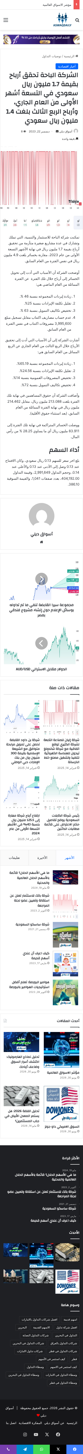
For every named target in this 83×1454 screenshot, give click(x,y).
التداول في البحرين (66, 1335)
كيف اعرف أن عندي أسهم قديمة (36, 956)
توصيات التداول (51, 56)
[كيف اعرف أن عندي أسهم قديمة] (65, 963)
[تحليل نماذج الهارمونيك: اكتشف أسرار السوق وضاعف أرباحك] (21, 1042)
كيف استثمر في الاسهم (63, 1367)
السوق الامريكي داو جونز (62, 1127)
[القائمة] (5, 21)
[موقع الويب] (41, 542)
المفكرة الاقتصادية (30, 1423)
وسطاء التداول (35, 1367)
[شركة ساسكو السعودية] (65, 935)
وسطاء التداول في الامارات (61, 1375)
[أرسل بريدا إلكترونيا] (57, 131)
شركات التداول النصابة (36, 1335)
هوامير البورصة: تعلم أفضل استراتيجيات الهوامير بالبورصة (29, 984)
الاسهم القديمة (41, 1327)
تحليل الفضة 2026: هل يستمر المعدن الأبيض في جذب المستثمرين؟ (22, 1116)
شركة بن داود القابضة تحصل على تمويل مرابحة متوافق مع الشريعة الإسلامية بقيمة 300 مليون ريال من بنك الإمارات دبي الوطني (23, 751)
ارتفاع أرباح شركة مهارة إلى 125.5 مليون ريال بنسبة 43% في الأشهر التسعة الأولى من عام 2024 (24, 824)
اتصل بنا (11, 1423)
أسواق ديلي (65, 131)
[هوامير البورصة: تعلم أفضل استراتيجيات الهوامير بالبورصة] (65, 992)
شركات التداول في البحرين (28, 1343)
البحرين (22, 1327)
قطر (74, 1359)
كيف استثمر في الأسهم (52, 1359)
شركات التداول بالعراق (63, 1343)
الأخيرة (42, 857)
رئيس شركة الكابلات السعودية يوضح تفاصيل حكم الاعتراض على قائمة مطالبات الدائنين (61, 822)
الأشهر (69, 857)
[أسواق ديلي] (62, 20)
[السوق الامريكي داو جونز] (61, 1104)
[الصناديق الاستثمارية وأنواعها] (67, 1252)
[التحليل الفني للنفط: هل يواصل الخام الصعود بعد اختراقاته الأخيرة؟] (15, 1276)
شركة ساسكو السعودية (32, 924)
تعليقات (14, 857)
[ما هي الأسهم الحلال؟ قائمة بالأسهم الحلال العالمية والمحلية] (65, 877)
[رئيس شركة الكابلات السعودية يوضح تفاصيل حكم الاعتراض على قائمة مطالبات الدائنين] (61, 793)
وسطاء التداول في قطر (63, 1382)
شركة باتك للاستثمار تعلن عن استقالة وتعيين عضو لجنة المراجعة (29, 901)
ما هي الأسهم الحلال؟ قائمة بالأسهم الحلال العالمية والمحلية (29, 878)
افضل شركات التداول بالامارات (39, 1319)
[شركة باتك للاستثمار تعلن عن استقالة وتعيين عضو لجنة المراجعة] (65, 906)
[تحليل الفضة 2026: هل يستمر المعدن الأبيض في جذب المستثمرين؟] (21, 1096)
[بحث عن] (77, 21)
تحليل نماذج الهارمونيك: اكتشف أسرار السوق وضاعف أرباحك (22, 1062)
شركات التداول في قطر (63, 1351)
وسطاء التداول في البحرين (23, 1375)
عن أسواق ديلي (54, 1423)
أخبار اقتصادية (67, 66)
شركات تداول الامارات (30, 1351)
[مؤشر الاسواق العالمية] (61, 1050)
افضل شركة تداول (66, 1327)
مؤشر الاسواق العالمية (57, 5)
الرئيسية (69, 56)
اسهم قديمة (70, 1319)
